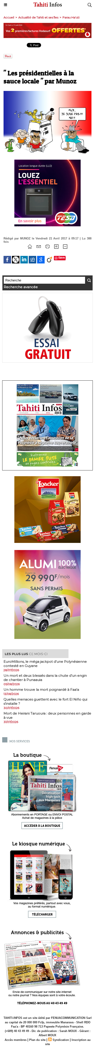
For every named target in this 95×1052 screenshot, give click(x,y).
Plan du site (37, 1040)
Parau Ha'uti (71, 17)
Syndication (61, 1040)
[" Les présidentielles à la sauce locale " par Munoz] (47, 93)
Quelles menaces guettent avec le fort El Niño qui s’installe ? (45, 701)
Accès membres (16, 1040)
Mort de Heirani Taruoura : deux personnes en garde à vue (47, 715)
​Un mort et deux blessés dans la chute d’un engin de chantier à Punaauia (45, 677)
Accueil (9, 17)
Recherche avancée (21, 287)
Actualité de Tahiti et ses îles (38, 17)
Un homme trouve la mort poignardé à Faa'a (41, 689)
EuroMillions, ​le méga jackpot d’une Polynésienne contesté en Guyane (45, 663)
